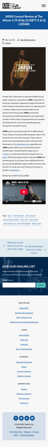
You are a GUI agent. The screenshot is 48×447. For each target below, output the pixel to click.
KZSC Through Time (24, 317)
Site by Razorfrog (27, 435)
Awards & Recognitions (24, 313)
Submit (41, 285)
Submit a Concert (24, 376)
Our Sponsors (24, 398)
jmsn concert (30, 215)
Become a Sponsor (24, 394)
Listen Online (24, 335)
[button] (44, 5)
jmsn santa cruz (9, 223)
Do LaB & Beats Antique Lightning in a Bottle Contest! (34, 250)
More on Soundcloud (24, 349)
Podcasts (24, 344)
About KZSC (24, 308)
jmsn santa (33, 219)
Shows (24, 367)
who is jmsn (36, 223)
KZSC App (24, 340)
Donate (24, 389)
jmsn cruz (24, 219)
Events (8, 43)
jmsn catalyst (18, 215)
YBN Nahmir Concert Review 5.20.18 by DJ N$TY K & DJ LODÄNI (13, 246)
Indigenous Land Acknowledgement (24, 322)
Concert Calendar (24, 371)
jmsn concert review (11, 219)
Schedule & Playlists (24, 362)
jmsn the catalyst (23, 223)
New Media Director (27, 40)
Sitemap (27, 432)
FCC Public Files (15, 432)
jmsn (10, 215)
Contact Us (24, 403)
